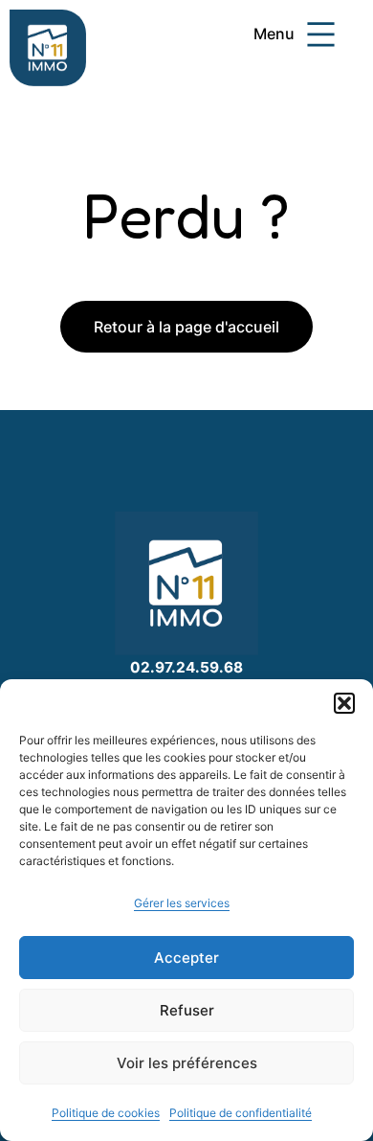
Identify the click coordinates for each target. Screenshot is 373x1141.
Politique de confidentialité (240, 1113)
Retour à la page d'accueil (186, 326)
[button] (344, 703)
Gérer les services (182, 903)
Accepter (186, 957)
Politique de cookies (106, 1113)
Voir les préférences (187, 1063)
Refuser (187, 1010)
